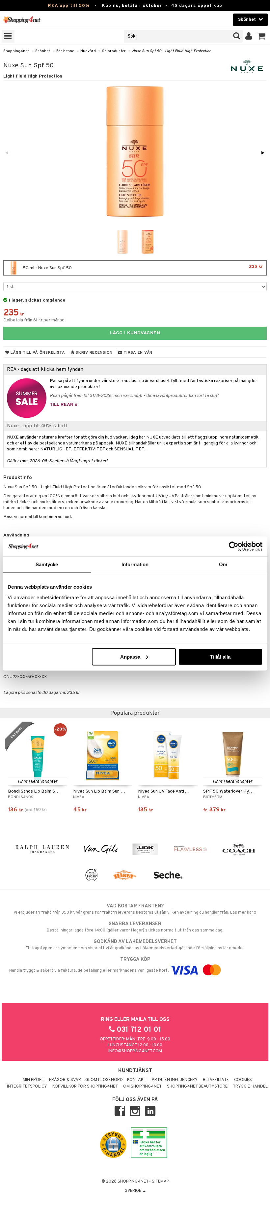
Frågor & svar (65, 1080)
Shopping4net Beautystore (197, 1086)
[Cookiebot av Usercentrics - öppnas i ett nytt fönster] (233, 546)
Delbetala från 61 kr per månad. (34, 320)
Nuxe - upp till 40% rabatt (37, 426)
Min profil (34, 1080)
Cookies (243, 1080)
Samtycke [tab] (47, 564)
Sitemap (160, 1181)
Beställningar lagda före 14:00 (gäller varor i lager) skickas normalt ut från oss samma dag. (135, 927)
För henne (65, 51)
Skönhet (42, 51)
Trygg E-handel (250, 1086)
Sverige (133, 1190)
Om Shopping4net (142, 1086)
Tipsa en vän (137, 352)
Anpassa (130, 656)
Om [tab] (223, 564)
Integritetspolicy (27, 1086)
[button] (261, 36)
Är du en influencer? (174, 1080)
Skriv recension (94, 352)
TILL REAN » (63, 405)
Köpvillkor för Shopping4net (85, 1086)
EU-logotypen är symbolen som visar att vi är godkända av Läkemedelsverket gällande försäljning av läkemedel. (135, 945)
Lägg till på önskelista (37, 352)
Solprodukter (114, 51)
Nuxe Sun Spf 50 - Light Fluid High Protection (171, 51)
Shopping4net (16, 51)
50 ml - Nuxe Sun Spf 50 (142, 267)
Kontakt (136, 1080)
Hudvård (88, 51)
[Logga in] (249, 36)
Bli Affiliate (216, 1080)
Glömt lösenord (104, 1080)
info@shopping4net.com (135, 1051)
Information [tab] (135, 564)
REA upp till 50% (69, 6)
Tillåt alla (220, 656)
